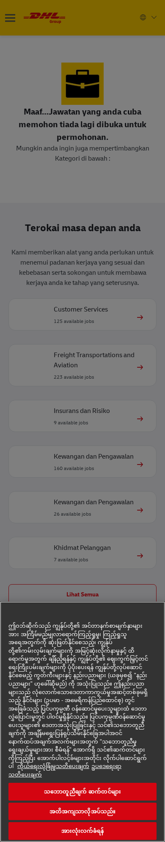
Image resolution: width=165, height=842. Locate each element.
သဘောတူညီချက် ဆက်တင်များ (82, 791)
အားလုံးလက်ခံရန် (82, 831)
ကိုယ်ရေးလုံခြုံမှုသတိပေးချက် (53, 766)
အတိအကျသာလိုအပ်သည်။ (83, 811)
